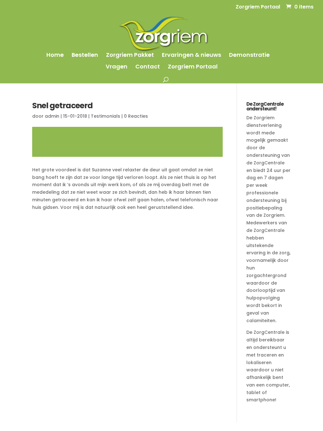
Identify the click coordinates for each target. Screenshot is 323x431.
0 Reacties (136, 116)
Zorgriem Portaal (258, 7)
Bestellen (85, 56)
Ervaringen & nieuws (191, 56)
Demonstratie (249, 56)
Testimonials (105, 116)
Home (55, 56)
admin (52, 116)
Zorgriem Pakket (130, 56)
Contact (147, 67)
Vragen (116, 67)
